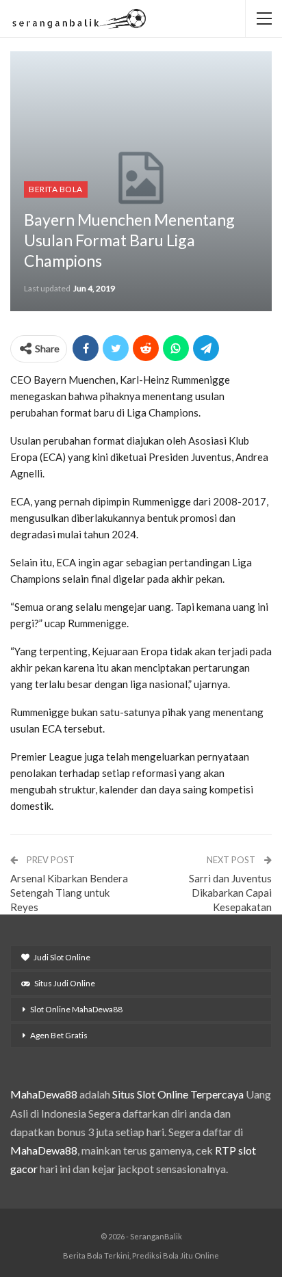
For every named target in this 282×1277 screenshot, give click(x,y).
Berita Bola (56, 189)
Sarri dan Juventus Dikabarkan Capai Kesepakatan (230, 892)
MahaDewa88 (43, 1094)
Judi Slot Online (62, 957)
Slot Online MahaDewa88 (76, 1009)
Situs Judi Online (64, 983)
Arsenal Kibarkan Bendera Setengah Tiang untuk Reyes (69, 892)
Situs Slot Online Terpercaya (178, 1094)
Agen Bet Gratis (59, 1035)
